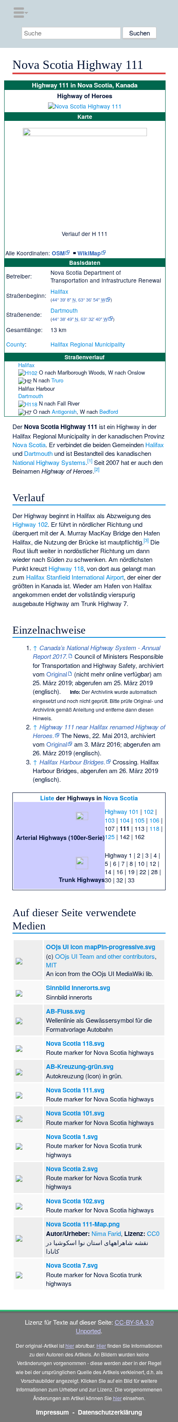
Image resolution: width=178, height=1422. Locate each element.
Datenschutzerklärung (110, 1412)
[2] (96, 469)
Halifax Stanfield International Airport (75, 577)
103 (110, 820)
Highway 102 (30, 524)
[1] (89, 460)
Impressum (52, 1412)
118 (154, 828)
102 (149, 811)
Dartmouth (64, 310)
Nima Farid (106, 1233)
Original (56, 674)
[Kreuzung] (8, 372)
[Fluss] (8, 388)
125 (110, 836)
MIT (51, 964)
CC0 (153, 1233)
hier (69, 1345)
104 (125, 820)
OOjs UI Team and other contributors (105, 956)
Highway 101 (122, 811)
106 (154, 820)
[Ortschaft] (8, 365)
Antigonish (64, 411)
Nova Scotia (29, 444)
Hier (101, 1345)
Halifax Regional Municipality (88, 344)
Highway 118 (66, 568)
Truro (57, 380)
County (15, 344)
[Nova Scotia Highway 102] (27, 372)
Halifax (59, 291)
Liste (47, 798)
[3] (146, 540)
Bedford (108, 411)
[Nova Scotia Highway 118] (27, 403)
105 (139, 820)
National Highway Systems (49, 462)
